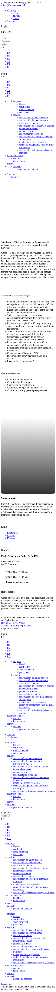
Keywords (6, 628)
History (16, 15)
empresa (11, 742)
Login (4, 984)
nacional (17, 796)
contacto (11, 804)
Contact (10, 984)
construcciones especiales (25, 774)
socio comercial (20, 750)
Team (15, 13)
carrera (10, 802)
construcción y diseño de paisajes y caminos (34, 791)
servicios (11, 755)
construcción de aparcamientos (27, 761)
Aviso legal (6, 625)
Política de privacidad (22, 625)
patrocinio (18, 753)
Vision (16, 18)
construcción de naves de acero (27, 758)
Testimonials (13, 177)
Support (11, 21)
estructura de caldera (22, 764)
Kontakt (11, 538)
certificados (18, 747)
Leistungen (12, 533)
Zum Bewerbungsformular (28, 448)
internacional (19, 799)
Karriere (11, 535)
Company (11, 10)
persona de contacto (22, 807)
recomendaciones (15, 793)
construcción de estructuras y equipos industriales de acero (30, 768)
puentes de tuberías (22, 772)
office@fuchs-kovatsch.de (13, 5)
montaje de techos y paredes (26, 783)
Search (5, 816)
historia (16, 745)
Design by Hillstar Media (13, 623)
